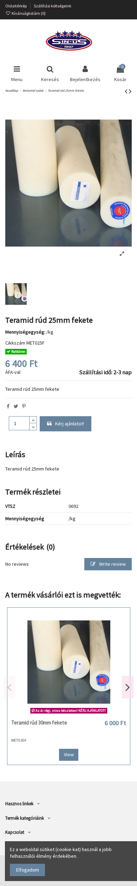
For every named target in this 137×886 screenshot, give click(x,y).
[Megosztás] (8, 406)
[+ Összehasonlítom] (68, 713)
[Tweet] (16, 406)
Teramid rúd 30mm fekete (39, 722)
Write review (112, 564)
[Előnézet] (79, 713)
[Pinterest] (24, 406)
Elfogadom (27, 870)
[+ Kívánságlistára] (59, 713)
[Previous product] (127, 91)
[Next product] (130, 91)
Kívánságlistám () (28, 13)
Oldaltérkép (16, 5)
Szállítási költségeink (52, 5)
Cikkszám (15, 343)
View (69, 754)
